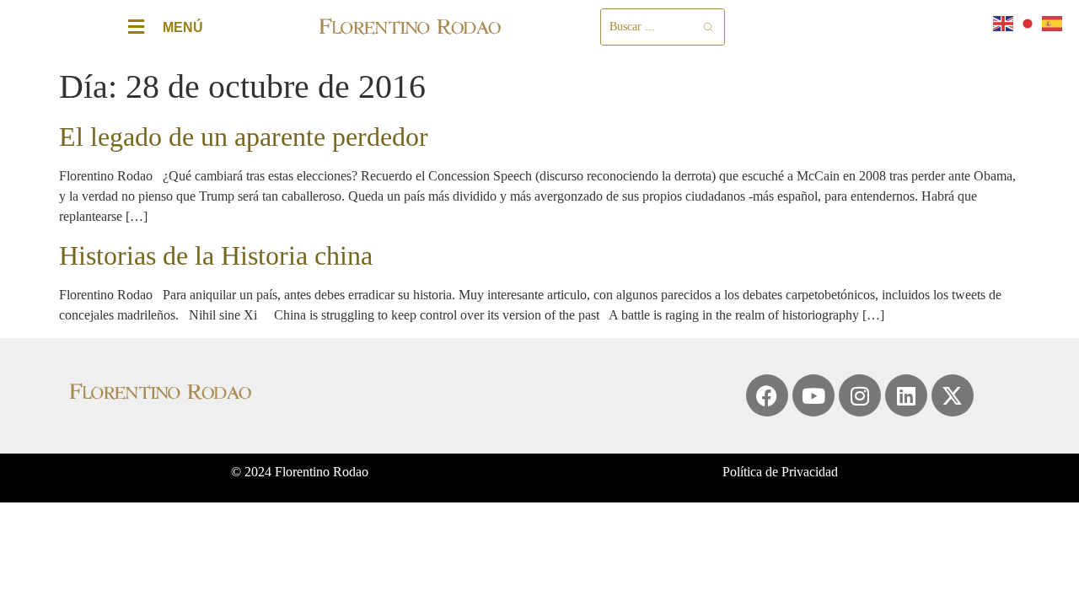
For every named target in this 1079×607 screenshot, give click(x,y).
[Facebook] (767, 395)
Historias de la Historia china (216, 255)
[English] (1004, 22)
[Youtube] (813, 395)
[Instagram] (860, 395)
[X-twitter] (952, 395)
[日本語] (1028, 22)
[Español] (1053, 22)
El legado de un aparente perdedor (243, 136)
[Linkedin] (906, 395)
